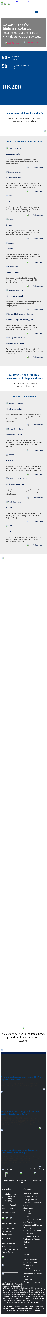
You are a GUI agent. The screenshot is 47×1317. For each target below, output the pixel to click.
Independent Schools (14, 435)
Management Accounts (15, 343)
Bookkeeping (29, 1208)
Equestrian (28, 1279)
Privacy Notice (28, 1306)
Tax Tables (6, 1246)
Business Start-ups (13, 178)
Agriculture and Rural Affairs (17, 484)
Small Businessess (13, 508)
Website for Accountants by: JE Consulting (23, 1310)
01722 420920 (19, 4)
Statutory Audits (12, 272)
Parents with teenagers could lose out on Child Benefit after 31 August (19, 1151)
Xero (8, 201)
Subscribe (37, 1180)
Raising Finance (30, 1211)
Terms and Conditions (12, 1306)
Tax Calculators (8, 1244)
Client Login (39, 1308)
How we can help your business (24, 141)
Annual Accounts (13, 154)
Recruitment (7, 1231)
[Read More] (22, 1072)
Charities (9, 460)
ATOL (8, 531)
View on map (9, 1213)
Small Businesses (31, 1259)
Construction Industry (15, 409)
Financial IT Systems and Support (19, 320)
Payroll (9, 225)
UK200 (11, 86)
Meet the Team (8, 1228)
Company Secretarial (14, 296)
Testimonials (7, 1234)
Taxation (9, 249)
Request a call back (22, 1181)
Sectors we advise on (24, 396)
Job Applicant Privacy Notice (22, 1308)
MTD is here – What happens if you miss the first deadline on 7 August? (20, 1112)
